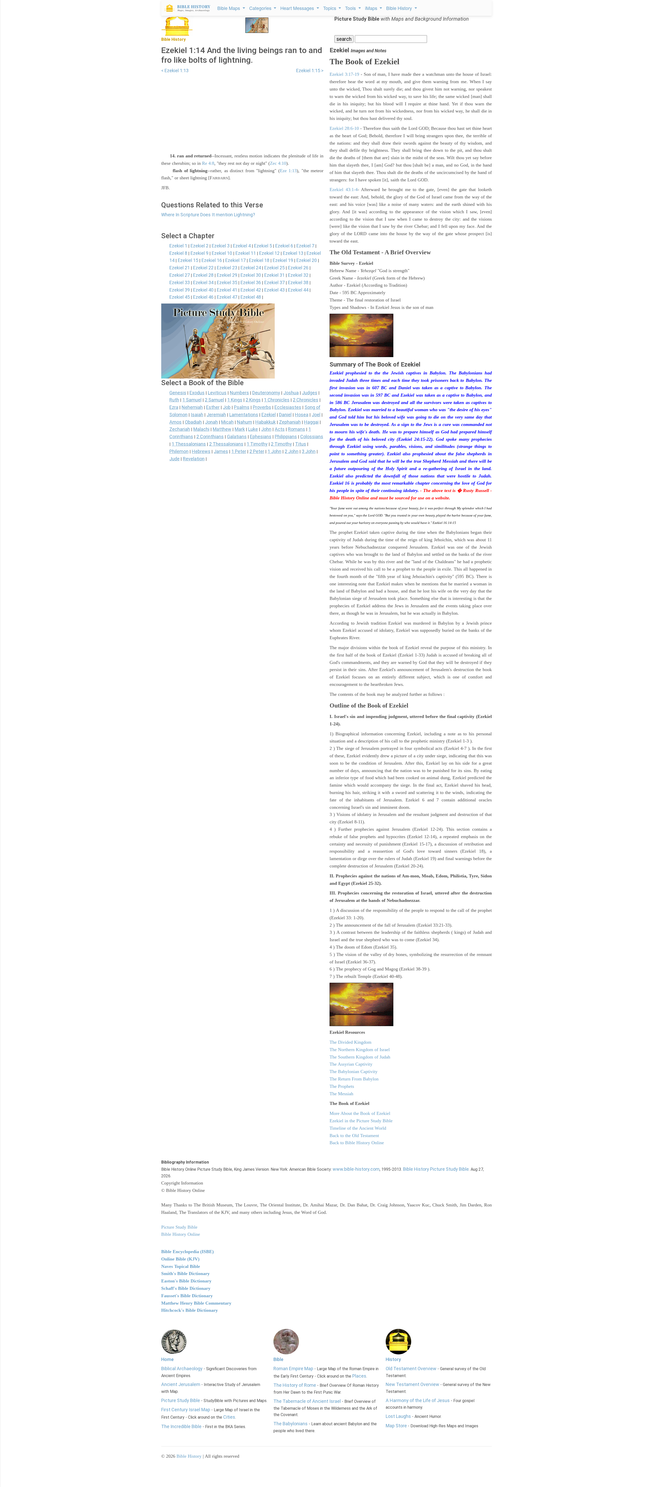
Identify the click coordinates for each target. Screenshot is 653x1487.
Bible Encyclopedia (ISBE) (187, 1251)
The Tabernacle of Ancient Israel (307, 1401)
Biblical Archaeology (182, 1368)
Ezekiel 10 (222, 253)
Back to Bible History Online (357, 1142)
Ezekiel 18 (259, 260)
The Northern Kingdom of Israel (360, 1049)
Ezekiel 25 (274, 267)
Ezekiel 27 (179, 275)
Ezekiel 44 (298, 290)
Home (167, 1359)
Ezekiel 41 (227, 290)
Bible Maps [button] (229, 8)
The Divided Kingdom (350, 1042)
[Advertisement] (242, 110)
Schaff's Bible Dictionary (185, 1288)
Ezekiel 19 (283, 260)
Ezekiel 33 (179, 282)
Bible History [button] (399, 8)
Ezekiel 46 (203, 297)
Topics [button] (330, 8)
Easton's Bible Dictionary (186, 1280)
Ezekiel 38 (298, 282)
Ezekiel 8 (178, 253)
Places (359, 1376)
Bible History (189, 1456)
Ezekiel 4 (242, 245)
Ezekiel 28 (203, 275)
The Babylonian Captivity (354, 1071)
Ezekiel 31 (274, 275)
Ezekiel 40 (203, 290)
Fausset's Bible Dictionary (187, 1295)
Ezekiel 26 (298, 267)
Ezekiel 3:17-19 (344, 74)
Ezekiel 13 (293, 253)
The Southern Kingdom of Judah (360, 1057)
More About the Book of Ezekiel (360, 1113)
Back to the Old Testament (354, 1135)
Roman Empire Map (293, 1368)
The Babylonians (290, 1423)
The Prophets (342, 1086)
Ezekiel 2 (199, 245)
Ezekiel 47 (227, 297)
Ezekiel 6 (284, 245)
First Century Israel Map (185, 1409)
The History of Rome (294, 1385)
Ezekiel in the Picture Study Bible (361, 1120)
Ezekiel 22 (203, 267)
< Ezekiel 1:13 (175, 70)
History (393, 1359)
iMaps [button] (372, 8)
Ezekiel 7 (305, 245)
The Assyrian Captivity (351, 1064)
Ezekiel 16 (212, 260)
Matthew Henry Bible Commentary (196, 1303)
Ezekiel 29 (227, 275)
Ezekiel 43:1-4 (344, 189)
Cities (229, 1417)
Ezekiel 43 (274, 290)
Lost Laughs (398, 1416)
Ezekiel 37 (274, 282)
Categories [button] (261, 8)
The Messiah (341, 1093)
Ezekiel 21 (179, 267)
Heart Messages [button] (297, 8)
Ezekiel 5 (263, 245)
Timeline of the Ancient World (358, 1128)
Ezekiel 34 (203, 282)
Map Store (396, 1425)
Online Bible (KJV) (180, 1259)
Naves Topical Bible (180, 1266)
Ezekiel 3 (221, 245)
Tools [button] (351, 8)
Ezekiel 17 (235, 260)
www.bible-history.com (356, 1169)
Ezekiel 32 (298, 275)
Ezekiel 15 (188, 260)
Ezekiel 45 (179, 297)
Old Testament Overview (411, 1368)
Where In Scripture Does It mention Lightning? (208, 214)
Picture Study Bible (180, 1400)
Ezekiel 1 (178, 245)
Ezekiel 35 (227, 282)
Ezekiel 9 (199, 253)
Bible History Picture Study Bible (436, 1169)
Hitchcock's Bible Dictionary (189, 1310)
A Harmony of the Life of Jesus (418, 1400)
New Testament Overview (412, 1384)
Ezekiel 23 (227, 267)
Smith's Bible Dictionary (185, 1273)
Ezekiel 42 (251, 290)
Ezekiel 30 (251, 275)
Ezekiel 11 (245, 253)
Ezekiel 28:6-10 (344, 128)
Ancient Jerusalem (180, 1384)
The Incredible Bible (181, 1426)
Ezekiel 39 (179, 290)
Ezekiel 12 (269, 253)
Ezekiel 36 (251, 282)
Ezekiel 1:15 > (309, 70)
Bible (278, 1359)
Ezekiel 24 (251, 267)
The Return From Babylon (354, 1078)
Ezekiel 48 (251, 297)
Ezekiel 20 (306, 260)
